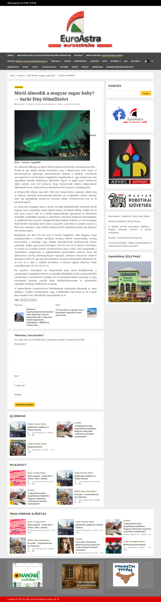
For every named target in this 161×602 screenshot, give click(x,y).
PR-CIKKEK (64, 67)
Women (43, 473)
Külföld (26, 61)
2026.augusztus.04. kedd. (88, 553)
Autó (104, 61)
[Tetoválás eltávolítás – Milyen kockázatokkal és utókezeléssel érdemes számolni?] (66, 546)
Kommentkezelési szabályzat (120, 67)
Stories (30, 473)
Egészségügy (80, 61)
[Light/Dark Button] (147, 61)
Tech (34, 67)
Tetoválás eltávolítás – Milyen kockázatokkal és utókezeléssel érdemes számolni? (88, 546)
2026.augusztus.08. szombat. (89, 500)
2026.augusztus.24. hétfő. (43, 482)
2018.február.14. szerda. (53, 104)
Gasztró (94, 61)
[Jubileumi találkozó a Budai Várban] (18, 429)
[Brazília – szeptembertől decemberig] (65, 497)
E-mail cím (20, 385)
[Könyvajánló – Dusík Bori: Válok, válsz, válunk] (18, 478)
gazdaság (32, 300)
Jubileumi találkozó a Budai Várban (38, 428)
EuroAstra (18, 87)
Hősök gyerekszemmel (134, 544)
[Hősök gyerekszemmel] (114, 546)
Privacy (85, 67)
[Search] (152, 61)
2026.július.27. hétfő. (40, 450)
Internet (115, 61)
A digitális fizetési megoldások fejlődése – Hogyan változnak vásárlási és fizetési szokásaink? (85, 431)
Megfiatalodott (35, 447)
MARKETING (12, 67)
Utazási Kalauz (49, 67)
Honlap (17, 394)
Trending (36, 473)
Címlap (10, 55)
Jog (126, 61)
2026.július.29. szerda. (136, 548)
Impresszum (97, 67)
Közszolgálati (134, 542)
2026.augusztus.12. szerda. (136, 535)
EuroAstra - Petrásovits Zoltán (28, 104)
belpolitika (24, 300)
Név (17, 376)
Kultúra (135, 61)
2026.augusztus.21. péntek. (43, 433)
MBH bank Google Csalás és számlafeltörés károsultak (44, 55)
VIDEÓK (75, 67)
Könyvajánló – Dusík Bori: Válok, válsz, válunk (40, 477)
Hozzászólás (20, 344)
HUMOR (67, 61)
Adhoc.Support (104, 55)
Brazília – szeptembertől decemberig (86, 495)
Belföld (55, 61)
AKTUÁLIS (78, 55)
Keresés (114, 86)
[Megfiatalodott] (18, 448)
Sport (26, 67)
